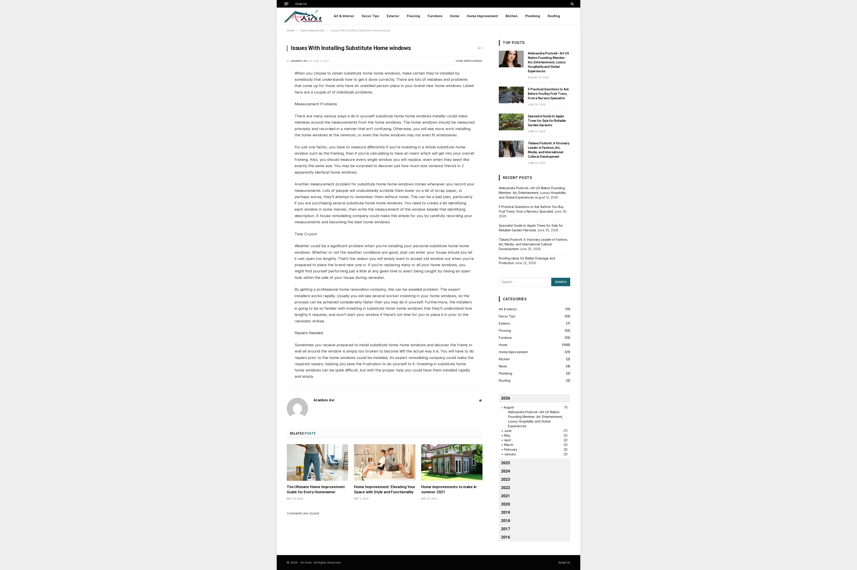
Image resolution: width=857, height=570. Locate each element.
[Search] (572, 4)
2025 (505, 462)
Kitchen (511, 16)
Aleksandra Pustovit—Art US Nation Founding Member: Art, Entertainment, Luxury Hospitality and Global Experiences (548, 62)
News (503, 366)
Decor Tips (370, 16)
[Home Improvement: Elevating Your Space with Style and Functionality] (384, 462)
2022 (505, 487)
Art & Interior (344, 16)
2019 (505, 512)
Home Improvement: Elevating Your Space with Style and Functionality (384, 489)
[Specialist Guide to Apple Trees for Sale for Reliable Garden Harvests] (511, 122)
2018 (505, 520)
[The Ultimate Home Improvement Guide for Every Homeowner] (317, 462)
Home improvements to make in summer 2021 (448, 489)
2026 (505, 398)
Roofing (554, 16)
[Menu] (286, 3)
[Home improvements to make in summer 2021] (452, 462)
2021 (505, 495)
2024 (505, 471)
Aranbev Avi (299, 60)
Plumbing (532, 16)
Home (454, 16)
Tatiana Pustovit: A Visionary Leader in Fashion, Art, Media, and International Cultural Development (549, 149)
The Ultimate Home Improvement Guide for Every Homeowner (316, 489)
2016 (505, 537)
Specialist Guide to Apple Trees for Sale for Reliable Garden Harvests (547, 120)
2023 (505, 479)
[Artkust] (302, 16)
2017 (505, 528)
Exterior (393, 16)
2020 (505, 504)
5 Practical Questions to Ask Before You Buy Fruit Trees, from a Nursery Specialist (548, 93)
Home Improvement (482, 16)
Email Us (301, 4)
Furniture (435, 16)
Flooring (413, 16)
